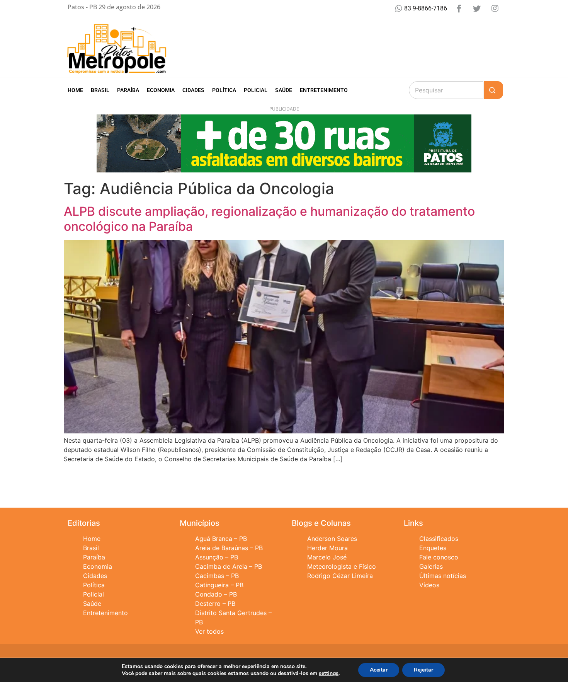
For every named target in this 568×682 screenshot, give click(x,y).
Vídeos (429, 585)
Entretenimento (324, 90)
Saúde (283, 90)
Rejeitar (423, 669)
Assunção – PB (216, 557)
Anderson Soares (332, 538)
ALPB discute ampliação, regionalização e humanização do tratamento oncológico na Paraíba (269, 219)
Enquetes (432, 548)
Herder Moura (327, 548)
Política (224, 90)
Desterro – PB (215, 603)
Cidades (193, 90)
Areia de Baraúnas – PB (229, 548)
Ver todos (209, 631)
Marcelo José (327, 557)
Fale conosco (438, 557)
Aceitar (379, 669)
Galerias (431, 566)
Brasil (100, 90)
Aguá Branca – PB (221, 538)
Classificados (438, 538)
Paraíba (128, 90)
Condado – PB (216, 594)
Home (75, 90)
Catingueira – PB (219, 585)
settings (328, 673)
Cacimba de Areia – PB (228, 566)
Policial (255, 90)
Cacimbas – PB (217, 576)
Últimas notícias (442, 576)
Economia (161, 90)
